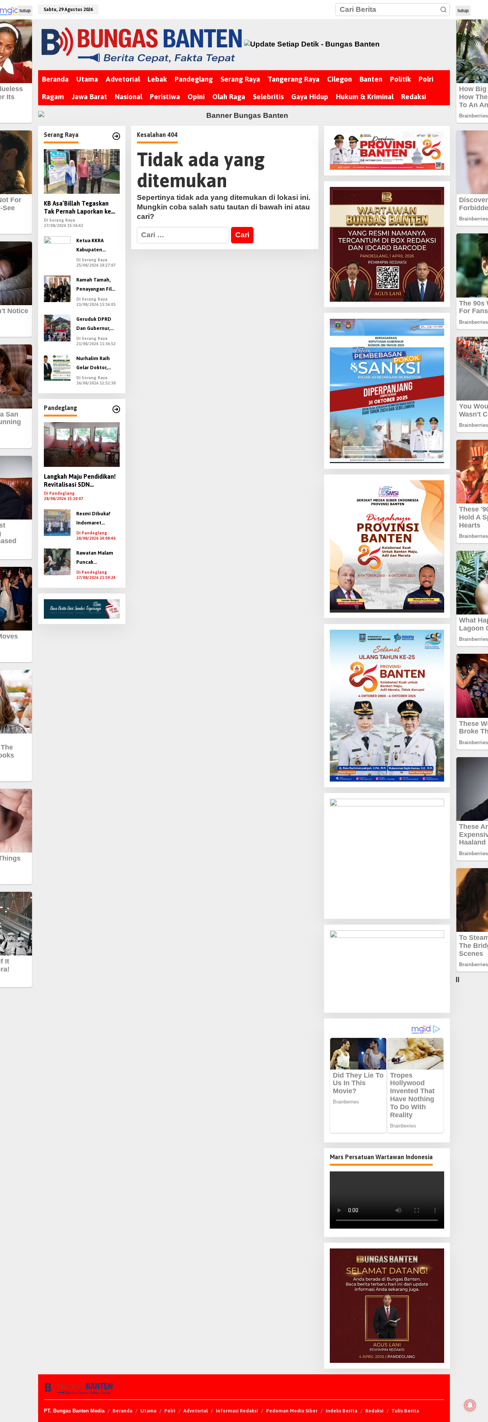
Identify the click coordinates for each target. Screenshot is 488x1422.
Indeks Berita (341, 1411)
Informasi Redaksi (237, 1411)
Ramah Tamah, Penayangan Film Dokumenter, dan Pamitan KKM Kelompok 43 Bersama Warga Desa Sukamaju (96, 285)
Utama (148, 1411)
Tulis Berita (405, 1411)
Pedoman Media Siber (292, 1411)
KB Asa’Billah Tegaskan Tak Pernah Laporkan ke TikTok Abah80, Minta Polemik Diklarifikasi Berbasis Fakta (77, 208)
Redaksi (374, 1411)
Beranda (122, 1411)
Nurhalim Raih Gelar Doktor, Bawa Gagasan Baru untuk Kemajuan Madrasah (93, 364)
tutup (24, 10)
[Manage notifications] (470, 1405)
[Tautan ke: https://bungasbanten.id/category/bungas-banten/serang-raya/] (116, 136)
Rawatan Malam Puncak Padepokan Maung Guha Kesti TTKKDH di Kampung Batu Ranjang (97, 558)
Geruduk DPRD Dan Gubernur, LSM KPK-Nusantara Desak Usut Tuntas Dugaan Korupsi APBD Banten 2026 (96, 324)
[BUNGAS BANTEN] (141, 44)
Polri (169, 1411)
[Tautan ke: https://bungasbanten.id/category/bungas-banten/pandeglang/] (116, 409)
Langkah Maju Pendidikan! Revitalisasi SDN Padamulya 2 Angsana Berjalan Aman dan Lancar (80, 481)
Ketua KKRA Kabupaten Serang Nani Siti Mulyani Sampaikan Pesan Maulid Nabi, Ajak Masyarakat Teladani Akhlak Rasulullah (96, 246)
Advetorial (195, 1411)
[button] (443, 9)
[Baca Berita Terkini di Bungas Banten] (347, 44)
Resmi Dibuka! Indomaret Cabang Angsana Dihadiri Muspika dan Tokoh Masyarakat (96, 519)
